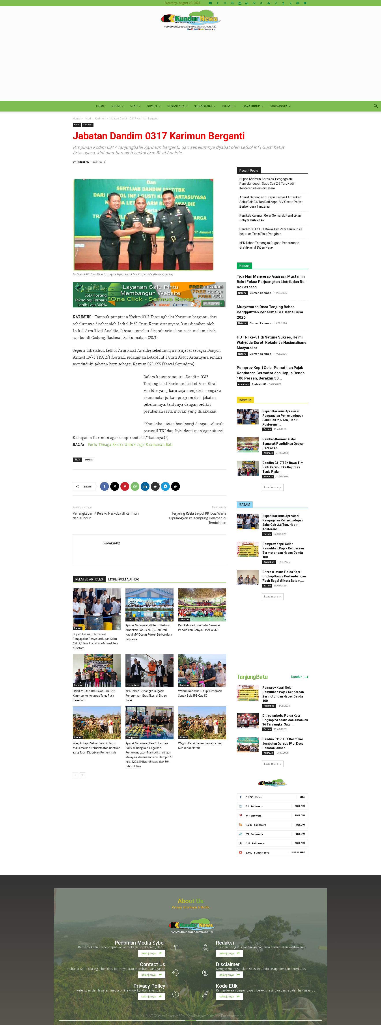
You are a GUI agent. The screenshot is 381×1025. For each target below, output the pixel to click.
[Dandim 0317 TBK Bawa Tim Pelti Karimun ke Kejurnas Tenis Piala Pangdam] (97, 670)
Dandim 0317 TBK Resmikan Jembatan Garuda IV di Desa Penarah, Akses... (283, 743)
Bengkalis (132, 737)
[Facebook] (217, 3)
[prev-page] (75, 775)
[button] (375, 106)
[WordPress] (297, 3)
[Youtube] (305, 3)
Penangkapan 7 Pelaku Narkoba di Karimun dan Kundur (106, 515)
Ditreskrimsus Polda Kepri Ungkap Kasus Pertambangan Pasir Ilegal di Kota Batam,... (284, 576)
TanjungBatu (252, 677)
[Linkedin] (246, 3)
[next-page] (82, 775)
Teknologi (203, 106)
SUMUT (152, 106)
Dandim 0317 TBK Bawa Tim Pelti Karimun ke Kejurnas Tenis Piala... (282, 467)
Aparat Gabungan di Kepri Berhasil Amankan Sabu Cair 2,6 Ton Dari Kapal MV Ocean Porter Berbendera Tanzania (271, 201)
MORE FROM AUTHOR (123, 579)
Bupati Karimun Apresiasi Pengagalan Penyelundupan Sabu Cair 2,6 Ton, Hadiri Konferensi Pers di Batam (267, 183)
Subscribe (298, 852)
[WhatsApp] (135, 486)
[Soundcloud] (268, 3)
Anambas (243, 384)
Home (100, 106)
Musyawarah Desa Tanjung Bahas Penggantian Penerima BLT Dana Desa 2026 (270, 312)
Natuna (244, 266)
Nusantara (176, 106)
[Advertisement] (190, 68)
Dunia (130, 619)
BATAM (244, 504)
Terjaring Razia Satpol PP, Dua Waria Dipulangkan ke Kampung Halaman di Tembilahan (197, 518)
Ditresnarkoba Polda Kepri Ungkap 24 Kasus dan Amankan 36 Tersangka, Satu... (285, 720)
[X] (290, 3)
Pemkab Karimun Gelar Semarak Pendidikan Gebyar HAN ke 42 (270, 218)
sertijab (89, 459)
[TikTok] (276, 3)
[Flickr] (225, 3)
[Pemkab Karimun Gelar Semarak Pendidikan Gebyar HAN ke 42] (202, 604)
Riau (133, 106)
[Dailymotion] (210, 3)
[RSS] (261, 3)
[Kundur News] (190, 20)
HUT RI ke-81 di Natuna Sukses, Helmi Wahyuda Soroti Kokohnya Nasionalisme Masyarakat (271, 342)
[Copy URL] (175, 486)
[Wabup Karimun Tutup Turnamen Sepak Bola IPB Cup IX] (202, 670)
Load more (271, 487)
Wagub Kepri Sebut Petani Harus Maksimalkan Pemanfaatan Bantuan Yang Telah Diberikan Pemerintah (96, 747)
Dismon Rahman (260, 292)
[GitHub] (232, 3)
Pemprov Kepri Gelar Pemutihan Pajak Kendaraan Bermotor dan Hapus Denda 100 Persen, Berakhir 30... (270, 372)
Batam (77, 628)
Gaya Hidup (251, 106)
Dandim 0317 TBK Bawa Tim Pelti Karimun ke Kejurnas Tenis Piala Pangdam (94, 695)
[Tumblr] (283, 3)
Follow (300, 806)
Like (302, 796)
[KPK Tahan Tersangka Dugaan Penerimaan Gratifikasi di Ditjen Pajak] (149, 670)
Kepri (115, 106)
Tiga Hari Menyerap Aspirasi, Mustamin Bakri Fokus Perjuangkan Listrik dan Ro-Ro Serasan (271, 281)
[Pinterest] (254, 3)
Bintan (78, 737)
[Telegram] (165, 486)
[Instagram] (239, 3)
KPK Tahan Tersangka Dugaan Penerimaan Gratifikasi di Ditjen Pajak (146, 695)
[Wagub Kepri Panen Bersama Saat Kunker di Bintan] (202, 722)
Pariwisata (278, 106)
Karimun (100, 118)
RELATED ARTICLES (89, 579)
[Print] (155, 486)
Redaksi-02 (83, 161)
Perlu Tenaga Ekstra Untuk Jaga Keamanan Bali (130, 444)
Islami (227, 106)
